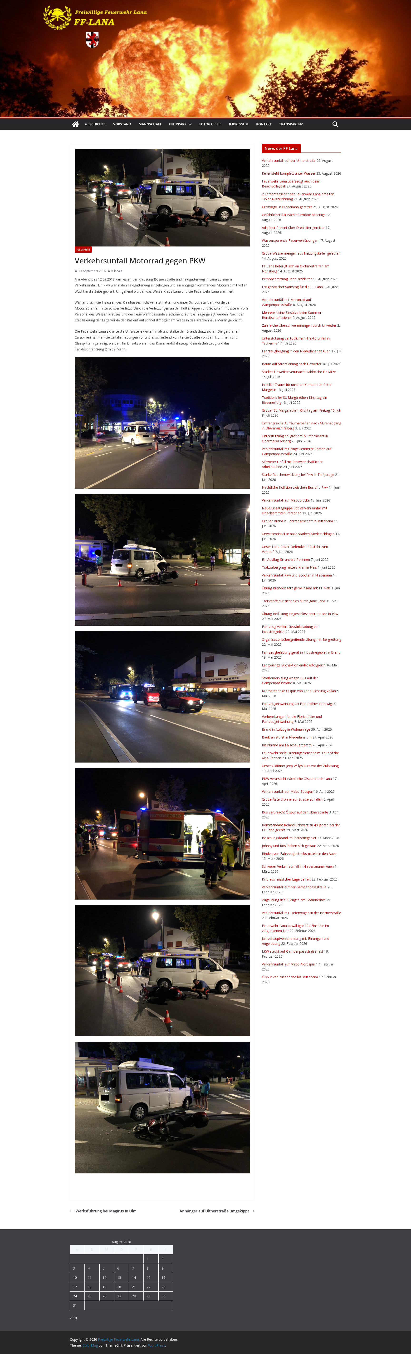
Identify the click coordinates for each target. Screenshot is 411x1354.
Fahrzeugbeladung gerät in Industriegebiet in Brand (301, 652)
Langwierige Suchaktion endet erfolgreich (293, 665)
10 (75, 1277)
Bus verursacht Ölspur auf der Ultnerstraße (295, 812)
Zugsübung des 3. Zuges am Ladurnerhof (293, 900)
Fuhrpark (177, 124)
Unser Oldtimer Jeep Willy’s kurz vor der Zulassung (300, 765)
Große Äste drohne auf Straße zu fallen (292, 799)
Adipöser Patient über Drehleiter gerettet (293, 227)
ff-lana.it (116, 271)
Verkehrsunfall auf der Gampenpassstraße (294, 887)
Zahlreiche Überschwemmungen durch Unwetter (299, 325)
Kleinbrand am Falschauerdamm (287, 745)
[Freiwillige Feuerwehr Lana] (75, 124)
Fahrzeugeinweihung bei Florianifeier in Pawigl (297, 703)
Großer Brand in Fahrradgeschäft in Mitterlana (297, 521)
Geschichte (95, 124)
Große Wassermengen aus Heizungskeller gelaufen (301, 253)
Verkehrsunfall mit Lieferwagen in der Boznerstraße (301, 913)
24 (75, 1296)
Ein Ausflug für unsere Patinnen (286, 559)
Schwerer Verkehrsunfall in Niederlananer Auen (298, 866)
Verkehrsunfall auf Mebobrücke (286, 500)
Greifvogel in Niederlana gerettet (287, 207)
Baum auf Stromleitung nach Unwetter (291, 364)
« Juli (73, 1318)
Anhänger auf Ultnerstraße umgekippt (214, 1211)
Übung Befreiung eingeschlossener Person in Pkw (300, 613)
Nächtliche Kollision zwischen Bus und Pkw (295, 487)
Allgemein (83, 249)
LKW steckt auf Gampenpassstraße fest (292, 951)
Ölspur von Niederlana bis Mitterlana (290, 977)
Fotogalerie (210, 124)
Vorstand (122, 124)
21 (134, 1287)
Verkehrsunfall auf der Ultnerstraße (289, 160)
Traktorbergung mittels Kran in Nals (289, 567)
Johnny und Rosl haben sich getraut (289, 845)
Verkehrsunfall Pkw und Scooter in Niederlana (297, 575)
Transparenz (291, 124)
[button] (189, 124)
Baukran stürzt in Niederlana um (287, 737)
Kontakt (264, 124)
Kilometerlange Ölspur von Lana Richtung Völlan (299, 691)
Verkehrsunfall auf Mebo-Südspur (287, 791)
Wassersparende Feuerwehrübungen (290, 240)
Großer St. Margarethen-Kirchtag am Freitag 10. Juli (301, 410)
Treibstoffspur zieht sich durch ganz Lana (293, 601)
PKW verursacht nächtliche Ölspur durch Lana (297, 778)
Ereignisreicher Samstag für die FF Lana (292, 287)
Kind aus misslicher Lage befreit (286, 879)
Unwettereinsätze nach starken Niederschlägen (298, 534)
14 (134, 1277)
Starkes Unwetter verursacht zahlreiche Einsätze (299, 371)
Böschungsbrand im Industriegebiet (289, 838)
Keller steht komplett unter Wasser (288, 173)
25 (90, 1296)
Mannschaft (150, 124)
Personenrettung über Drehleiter (287, 279)
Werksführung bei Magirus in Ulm (106, 1211)
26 (104, 1296)
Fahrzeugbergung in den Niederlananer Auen (296, 351)
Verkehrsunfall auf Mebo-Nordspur (288, 964)
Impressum (239, 124)
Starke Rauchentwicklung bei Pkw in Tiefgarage (298, 474)
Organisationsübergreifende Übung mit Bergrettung (301, 639)
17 (75, 1287)
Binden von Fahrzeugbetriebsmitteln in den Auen (299, 853)
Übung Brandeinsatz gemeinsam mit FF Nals (296, 588)
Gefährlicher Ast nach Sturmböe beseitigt (293, 214)
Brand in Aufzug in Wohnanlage (286, 729)
